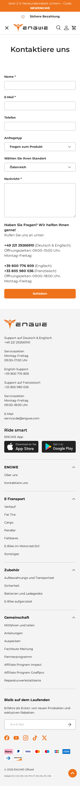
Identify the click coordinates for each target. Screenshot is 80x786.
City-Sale (16, 29)
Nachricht (12, 179)
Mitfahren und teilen (19, 625)
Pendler (10, 530)
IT (34, 776)
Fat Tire (10, 514)
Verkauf (10, 507)
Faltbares (11, 538)
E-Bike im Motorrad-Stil (21, 546)
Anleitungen (13, 633)
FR (30, 776)
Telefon (10, 117)
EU (13, 776)
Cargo (8, 522)
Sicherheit (11, 586)
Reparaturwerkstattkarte (22, 680)
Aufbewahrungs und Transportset (29, 578)
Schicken (40, 293)
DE (21, 776)
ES (37, 776)
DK (49, 776)
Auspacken (12, 641)
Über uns (11, 475)
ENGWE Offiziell (24, 769)
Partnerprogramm (18, 657)
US (17, 776)
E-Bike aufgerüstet (18, 601)
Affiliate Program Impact (23, 665)
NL (41, 776)
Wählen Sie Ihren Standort (25, 158)
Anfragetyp (13, 138)
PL (45, 776)
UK (26, 776)
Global (7, 776)
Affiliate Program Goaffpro (24, 672)
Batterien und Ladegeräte (23, 593)
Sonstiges (11, 554)
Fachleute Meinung (18, 649)
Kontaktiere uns (16, 483)
